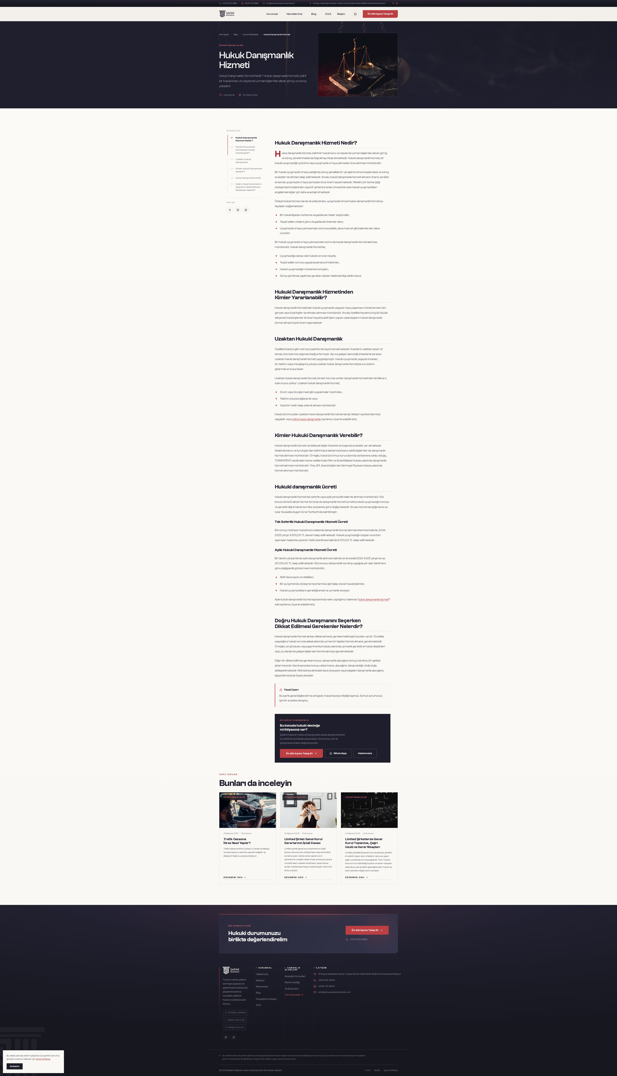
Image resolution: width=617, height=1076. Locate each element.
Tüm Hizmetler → (294, 995)
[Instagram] (397, 3)
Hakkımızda (365, 753)
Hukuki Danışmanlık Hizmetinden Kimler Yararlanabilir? (245, 150)
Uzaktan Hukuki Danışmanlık (243, 161)
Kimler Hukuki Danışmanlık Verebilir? (249, 170)
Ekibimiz (260, 980)
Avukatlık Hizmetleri (295, 976)
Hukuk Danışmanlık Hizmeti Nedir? (246, 139)
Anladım (14, 1066)
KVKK (368, 1070)
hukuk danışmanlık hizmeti (373, 599)
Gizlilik (377, 1070)
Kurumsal (272, 14)
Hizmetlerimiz (294, 14)
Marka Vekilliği (292, 982)
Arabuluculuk (291, 988)
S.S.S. (328, 14)
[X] (230, 210)
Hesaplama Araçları (266, 999)
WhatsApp (340, 753)
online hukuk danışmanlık (306, 419)
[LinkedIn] (238, 210)
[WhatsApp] (355, 14)
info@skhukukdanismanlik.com (280, 3)
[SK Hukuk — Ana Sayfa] (226, 14)
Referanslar (262, 986)
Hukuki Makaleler (251, 34)
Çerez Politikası (391, 1070)
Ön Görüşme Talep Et (380, 13)
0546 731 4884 (252, 3)
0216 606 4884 (230, 3)
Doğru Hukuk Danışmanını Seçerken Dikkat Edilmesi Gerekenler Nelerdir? (248, 187)
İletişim (341, 14)
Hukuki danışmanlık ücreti (248, 178)
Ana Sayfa (224, 34)
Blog (313, 14)
